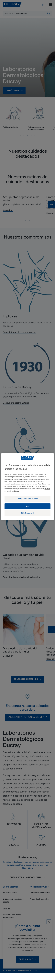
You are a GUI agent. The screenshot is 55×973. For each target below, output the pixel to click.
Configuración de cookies (27, 498)
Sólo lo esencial (27, 513)
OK (27, 506)
